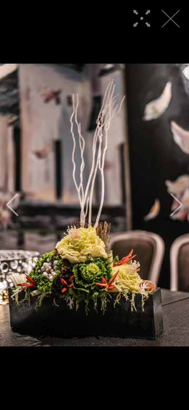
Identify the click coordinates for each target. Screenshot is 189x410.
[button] (12, 205)
